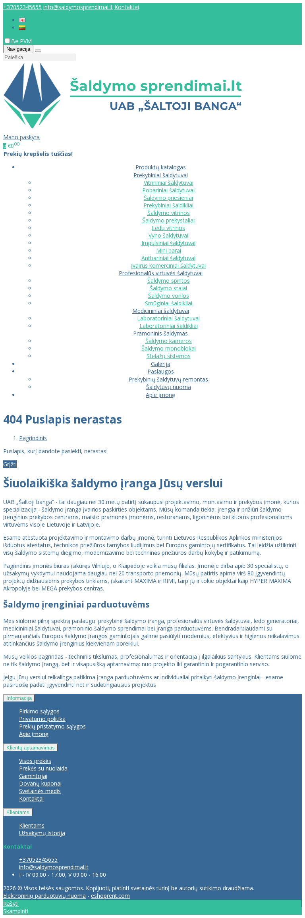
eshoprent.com (110, 895)
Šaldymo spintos (168, 280)
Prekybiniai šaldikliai (168, 205)
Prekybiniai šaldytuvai (160, 175)
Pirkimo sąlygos (39, 711)
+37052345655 (22, 7)
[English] (22, 20)
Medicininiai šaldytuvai (160, 310)
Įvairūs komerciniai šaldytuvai (168, 265)
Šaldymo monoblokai (168, 348)
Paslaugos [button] (160, 371)
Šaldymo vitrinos (168, 213)
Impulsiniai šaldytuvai (168, 243)
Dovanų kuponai (40, 783)
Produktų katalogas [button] (160, 167)
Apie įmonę (160, 395)
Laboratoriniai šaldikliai (168, 326)
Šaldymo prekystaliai (168, 220)
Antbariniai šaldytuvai (168, 258)
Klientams (17, 812)
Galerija (160, 364)
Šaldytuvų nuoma (168, 387)
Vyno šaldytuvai (168, 235)
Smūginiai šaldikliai (168, 303)
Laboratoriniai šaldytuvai (168, 318)
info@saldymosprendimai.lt (78, 7)
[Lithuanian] (22, 27)
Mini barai (168, 250)
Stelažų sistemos (169, 356)
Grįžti (10, 464)
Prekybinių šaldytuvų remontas (168, 379)
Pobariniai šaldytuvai (168, 190)
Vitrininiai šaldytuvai (168, 182)
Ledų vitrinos (168, 228)
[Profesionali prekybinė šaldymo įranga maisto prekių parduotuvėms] (123, 129)
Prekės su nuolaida (43, 768)
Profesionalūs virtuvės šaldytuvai (161, 273)
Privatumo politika (42, 719)
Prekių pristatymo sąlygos (52, 726)
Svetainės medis (40, 791)
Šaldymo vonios (168, 295)
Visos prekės (35, 761)
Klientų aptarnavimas (30, 748)
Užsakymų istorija (42, 833)
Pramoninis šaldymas (160, 333)
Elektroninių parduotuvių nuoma (44, 895)
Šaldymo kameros (168, 341)
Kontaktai (126, 7)
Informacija (19, 698)
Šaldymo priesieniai (168, 197)
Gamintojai (33, 776)
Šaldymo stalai (168, 288)
